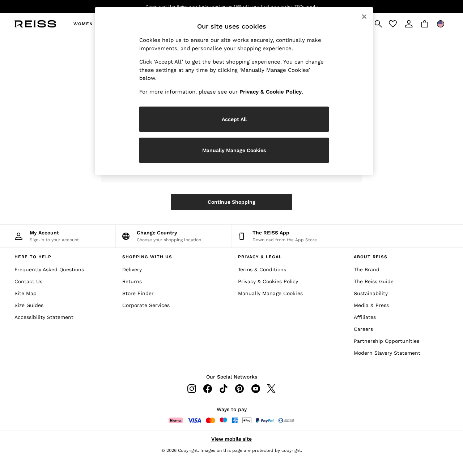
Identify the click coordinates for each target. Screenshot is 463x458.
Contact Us (28, 281)
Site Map (25, 293)
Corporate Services (146, 305)
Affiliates (365, 317)
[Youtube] (255, 389)
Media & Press (371, 305)
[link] (409, 24)
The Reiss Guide (374, 281)
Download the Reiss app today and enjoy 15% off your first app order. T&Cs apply (231, 6)
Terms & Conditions (262, 269)
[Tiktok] (224, 389)
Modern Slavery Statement (387, 353)
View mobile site (231, 439)
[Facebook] (208, 389)
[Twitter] (271, 389)
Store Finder (138, 293)
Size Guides (28, 305)
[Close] (364, 16)
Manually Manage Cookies (270, 293)
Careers (363, 329)
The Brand (366, 269)
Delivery (132, 269)
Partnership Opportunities (386, 341)
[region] (234, 91)
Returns (132, 281)
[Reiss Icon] (35, 24)
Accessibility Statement (43, 317)
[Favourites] (393, 24)
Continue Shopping (231, 202)
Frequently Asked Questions (49, 269)
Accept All (234, 119)
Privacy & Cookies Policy (268, 281)
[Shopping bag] (425, 24)
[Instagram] (192, 389)
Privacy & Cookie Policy (270, 91)
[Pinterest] (239, 389)
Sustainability (371, 293)
